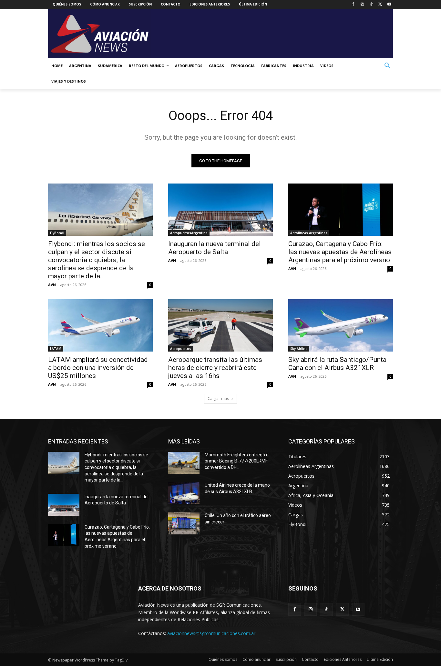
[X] (380, 4)
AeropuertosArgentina (189, 233)
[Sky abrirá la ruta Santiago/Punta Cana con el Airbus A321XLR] (340, 325)
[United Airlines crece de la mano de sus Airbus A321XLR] (184, 493)
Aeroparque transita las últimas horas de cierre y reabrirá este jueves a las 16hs (215, 368)
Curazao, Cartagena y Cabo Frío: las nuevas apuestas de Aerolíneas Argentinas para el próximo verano (340, 252)
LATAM (55, 348)
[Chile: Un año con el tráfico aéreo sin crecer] (184, 523)
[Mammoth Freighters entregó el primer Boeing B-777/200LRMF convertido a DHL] (184, 463)
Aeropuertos (180, 348)
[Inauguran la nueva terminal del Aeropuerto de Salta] (220, 210)
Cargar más (218, 398)
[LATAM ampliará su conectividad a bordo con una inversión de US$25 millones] (100, 325)
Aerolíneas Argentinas (308, 233)
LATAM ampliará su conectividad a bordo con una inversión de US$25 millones (98, 368)
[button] (387, 66)
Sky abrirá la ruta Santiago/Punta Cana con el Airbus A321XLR (337, 364)
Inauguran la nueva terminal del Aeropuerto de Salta (214, 248)
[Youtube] (389, 4)
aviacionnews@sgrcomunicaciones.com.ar (211, 633)
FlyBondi (57, 233)
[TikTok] (371, 4)
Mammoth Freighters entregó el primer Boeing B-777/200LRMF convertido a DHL (237, 461)
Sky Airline (298, 348)
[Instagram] (362, 4)
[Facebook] (353, 4)
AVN (52, 284)
